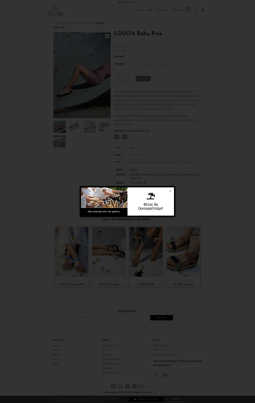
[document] (127, 201)
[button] (104, 212)
